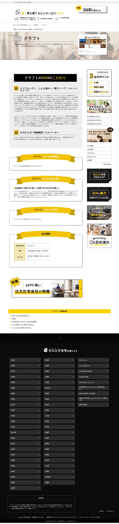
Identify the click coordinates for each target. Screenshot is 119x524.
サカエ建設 (90, 145)
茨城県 (13, 399)
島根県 (47, 399)
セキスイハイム (91, 156)
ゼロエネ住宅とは (84, 365)
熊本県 (47, 460)
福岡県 (47, 443)
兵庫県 (47, 376)
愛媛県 (47, 432)
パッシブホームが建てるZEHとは (21, 327)
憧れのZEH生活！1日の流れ (87, 393)
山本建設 (89, 160)
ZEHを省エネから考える (94, 120)
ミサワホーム (91, 153)
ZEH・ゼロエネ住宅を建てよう (21, 315)
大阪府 (47, 371)
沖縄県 (47, 482)
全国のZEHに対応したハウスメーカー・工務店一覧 (92, 399)
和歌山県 (47, 388)
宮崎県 (47, 471)
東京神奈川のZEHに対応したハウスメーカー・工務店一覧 (28, 18)
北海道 (14, 318)
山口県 (47, 415)
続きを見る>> (108, 164)
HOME (101, 511)
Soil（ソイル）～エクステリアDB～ (90, 517)
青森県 (13, 365)
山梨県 (13, 460)
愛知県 (13, 482)
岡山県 (47, 404)
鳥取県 (47, 393)
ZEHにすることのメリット (87, 382)
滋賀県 (47, 360)
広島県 (47, 410)
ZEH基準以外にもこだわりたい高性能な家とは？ (92, 387)
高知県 (47, 438)
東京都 (13, 426)
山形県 (13, 388)
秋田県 (13, 382)
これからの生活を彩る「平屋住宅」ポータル (31, 517)
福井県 (13, 454)
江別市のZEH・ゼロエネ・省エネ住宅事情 (24, 321)
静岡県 (13, 477)
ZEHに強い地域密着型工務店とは (92, 9)
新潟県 (13, 438)
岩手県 (13, 371)
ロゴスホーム (83, 360)
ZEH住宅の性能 (64, 17)
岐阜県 (13, 471)
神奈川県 (13, 432)
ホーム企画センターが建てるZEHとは (23, 324)
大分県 (47, 465)
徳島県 (47, 421)
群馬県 (13, 410)
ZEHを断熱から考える (93, 116)
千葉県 (13, 421)
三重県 (13, 488)
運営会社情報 (83, 404)
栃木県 (13, 404)
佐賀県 (47, 449)
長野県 (13, 465)
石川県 (13, 449)
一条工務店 (90, 149)
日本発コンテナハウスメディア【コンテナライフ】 (62, 517)
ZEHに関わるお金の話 (46, 18)
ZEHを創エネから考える (94, 123)
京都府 (47, 365)
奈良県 (47, 382)
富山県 (13, 443)
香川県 (47, 426)
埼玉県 (13, 415)
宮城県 (13, 376)
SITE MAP (109, 511)
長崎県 (47, 454)
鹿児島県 (47, 477)
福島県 (13, 393)
